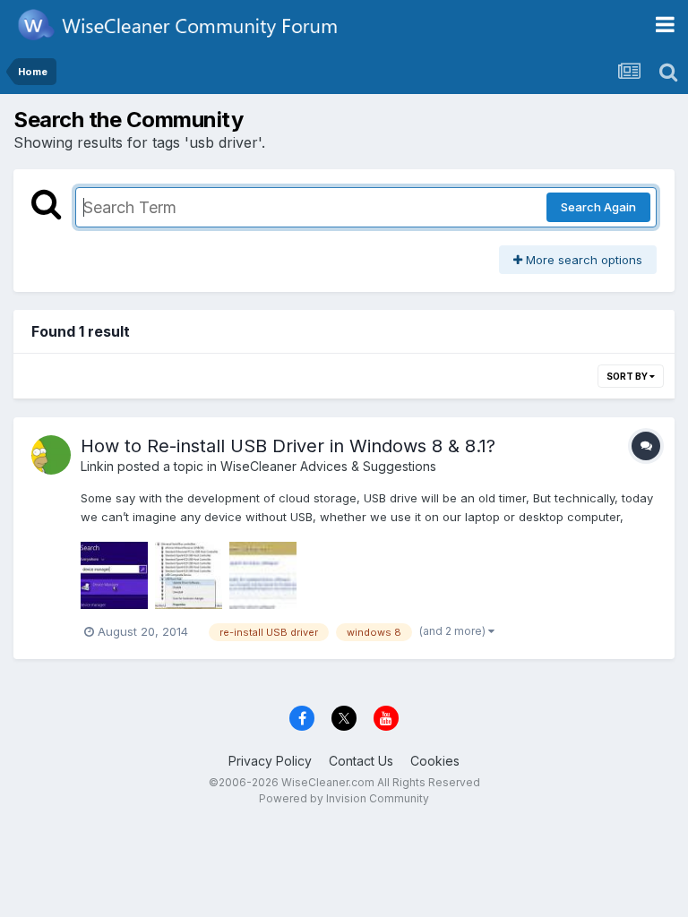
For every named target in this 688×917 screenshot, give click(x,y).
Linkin (97, 466)
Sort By (627, 376)
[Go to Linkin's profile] (51, 455)
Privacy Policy (270, 760)
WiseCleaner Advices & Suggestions (328, 466)
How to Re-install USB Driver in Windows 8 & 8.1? (288, 446)
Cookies (435, 760)
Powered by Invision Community (344, 798)
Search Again (598, 207)
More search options (582, 260)
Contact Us (361, 760)
